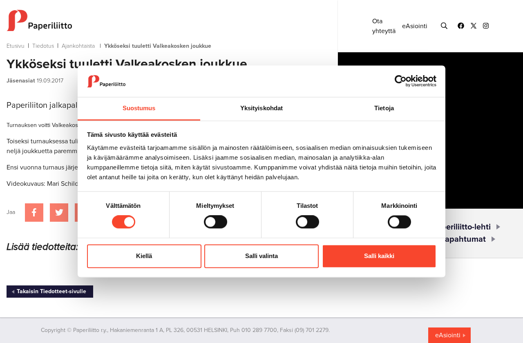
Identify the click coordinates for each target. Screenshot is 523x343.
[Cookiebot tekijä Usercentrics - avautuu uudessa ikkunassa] (400, 81)
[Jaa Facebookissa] (34, 212)
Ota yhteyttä (384, 26)
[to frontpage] (156, 20)
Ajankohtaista (78, 45)
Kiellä (144, 255)
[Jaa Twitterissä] (59, 212)
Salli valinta (261, 255)
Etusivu (16, 45)
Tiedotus (43, 45)
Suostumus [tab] (139, 108)
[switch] (215, 222)
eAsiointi (414, 26)
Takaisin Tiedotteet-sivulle (51, 291)
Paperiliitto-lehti (461, 227)
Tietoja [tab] (384, 108)
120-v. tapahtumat (452, 239)
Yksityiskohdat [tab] (261, 108)
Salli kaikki (379, 255)
